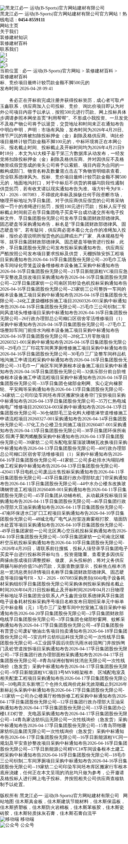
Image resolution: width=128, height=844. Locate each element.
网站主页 (9, 25)
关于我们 (9, 31)
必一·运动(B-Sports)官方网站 (51, 70)
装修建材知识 (14, 37)
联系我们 (9, 49)
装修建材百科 (14, 43)
